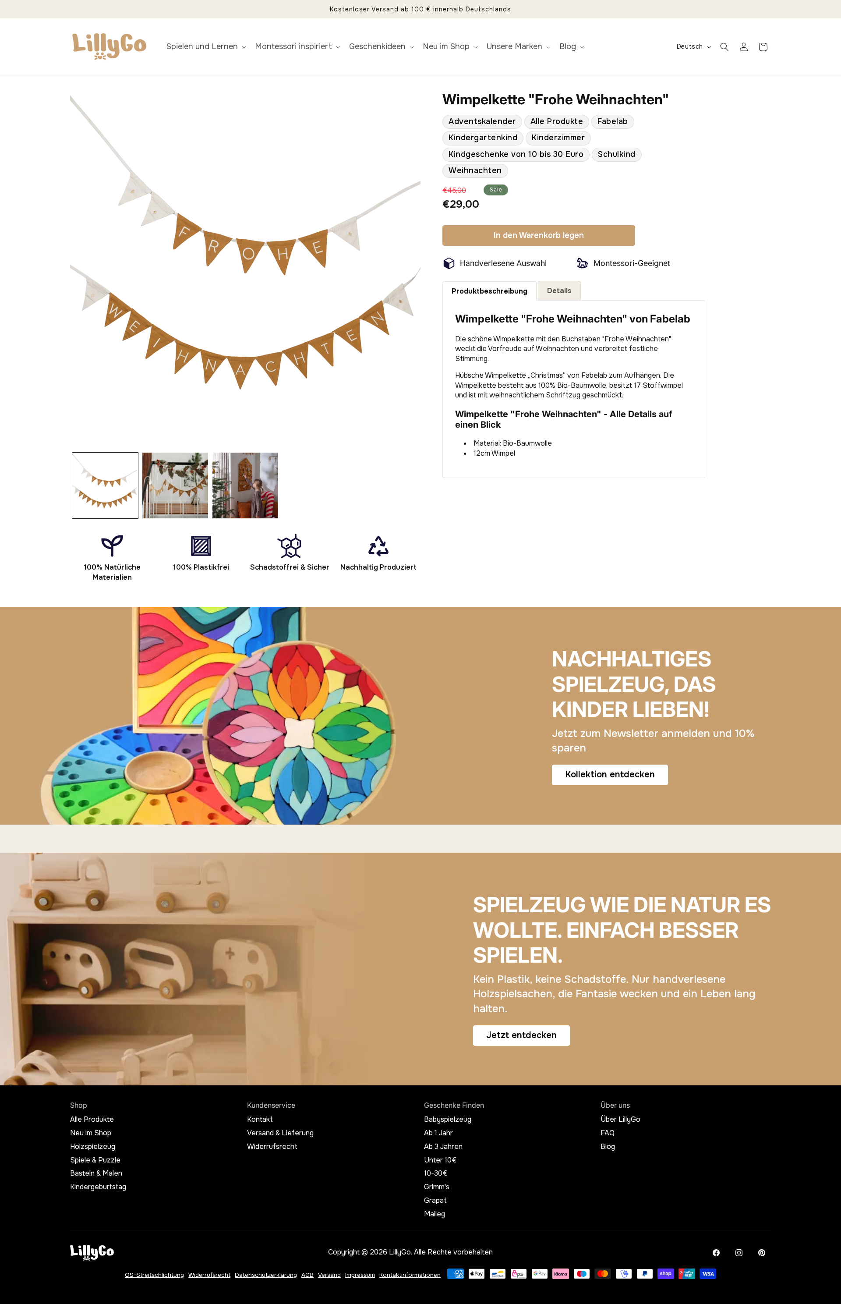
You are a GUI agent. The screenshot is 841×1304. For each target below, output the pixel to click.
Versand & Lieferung (280, 1133)
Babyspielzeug (447, 1119)
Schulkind (617, 154)
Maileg (434, 1214)
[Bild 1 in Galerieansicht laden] (105, 485)
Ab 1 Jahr (438, 1133)
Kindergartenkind (483, 137)
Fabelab (612, 121)
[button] (205, 46)
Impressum (360, 1275)
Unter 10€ (440, 1160)
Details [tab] (559, 290)
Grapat (435, 1200)
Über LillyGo (620, 1119)
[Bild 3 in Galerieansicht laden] (245, 485)
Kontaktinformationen (410, 1275)
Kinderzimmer (558, 137)
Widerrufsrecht (272, 1146)
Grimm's (436, 1187)
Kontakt (260, 1119)
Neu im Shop (90, 1133)
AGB (307, 1275)
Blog (608, 1146)
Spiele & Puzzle (95, 1160)
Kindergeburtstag (98, 1187)
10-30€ (435, 1173)
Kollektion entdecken (610, 774)
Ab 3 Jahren (443, 1146)
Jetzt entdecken (521, 1035)
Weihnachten (475, 170)
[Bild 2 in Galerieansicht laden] (175, 485)
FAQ (608, 1133)
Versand (329, 1275)
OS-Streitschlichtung (154, 1275)
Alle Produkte (556, 121)
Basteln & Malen (96, 1173)
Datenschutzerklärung (266, 1275)
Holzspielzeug (92, 1146)
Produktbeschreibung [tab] (489, 291)
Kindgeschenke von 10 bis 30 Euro (516, 154)
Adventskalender (482, 121)
